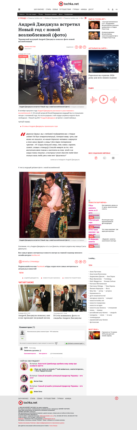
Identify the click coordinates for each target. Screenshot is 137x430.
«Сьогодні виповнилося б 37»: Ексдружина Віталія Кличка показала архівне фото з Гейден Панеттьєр (110, 25)
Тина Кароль (110, 286)
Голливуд (107, 279)
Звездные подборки (51, 14)
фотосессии (94, 322)
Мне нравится (43, 353)
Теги (91, 265)
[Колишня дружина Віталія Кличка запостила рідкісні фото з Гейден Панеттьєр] (94, 35)
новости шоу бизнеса (98, 308)
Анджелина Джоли (97, 276)
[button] (113, 9)
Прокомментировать (30, 353)
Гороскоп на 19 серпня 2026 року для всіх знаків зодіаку (109, 334)
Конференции (68, 14)
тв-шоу (109, 315)
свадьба (113, 313)
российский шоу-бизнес (99, 313)
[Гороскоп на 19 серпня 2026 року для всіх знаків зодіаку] (94, 335)
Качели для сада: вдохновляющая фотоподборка (108, 221)
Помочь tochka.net (35, 18)
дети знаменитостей (97, 296)
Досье (60, 14)
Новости (21, 14)
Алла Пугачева (95, 272)
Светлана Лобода (96, 286)
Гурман (76, 9)
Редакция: (21, 418)
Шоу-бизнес (39, 9)
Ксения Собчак (109, 281)
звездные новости (97, 298)
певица (99, 310)
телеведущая (95, 317)
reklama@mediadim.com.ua (47, 416)
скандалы (93, 315)
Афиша (84, 9)
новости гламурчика (72, 278)
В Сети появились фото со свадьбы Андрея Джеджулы (67, 316)
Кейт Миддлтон (96, 281)
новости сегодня (96, 305)
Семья (55, 9)
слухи (102, 315)
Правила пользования (24, 423)
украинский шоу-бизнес (99, 320)
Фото (108, 288)
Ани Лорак (111, 276)
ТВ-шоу (40, 14)
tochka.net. (36, 255)
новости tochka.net (97, 301)
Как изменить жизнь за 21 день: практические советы (110, 207)
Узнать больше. (53, 425)
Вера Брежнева (96, 279)
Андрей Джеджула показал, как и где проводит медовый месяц (34, 316)
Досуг (91, 9)
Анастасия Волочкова (98, 274)
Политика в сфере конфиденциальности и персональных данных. (47, 423)
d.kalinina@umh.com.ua (49, 418)
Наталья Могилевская (98, 284)
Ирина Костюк (30, 46)
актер (101, 291)
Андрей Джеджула (31, 278)
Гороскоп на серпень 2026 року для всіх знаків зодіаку (103, 76)
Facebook (41, 266)
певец (92, 310)
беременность (95, 293)
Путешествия (65, 9)
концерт (109, 298)
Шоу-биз (93, 291)
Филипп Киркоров (96, 288)
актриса (109, 291)
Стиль (48, 9)
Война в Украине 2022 (53, 18)
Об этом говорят (31, 14)
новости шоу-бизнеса (51, 278)
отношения (112, 308)
